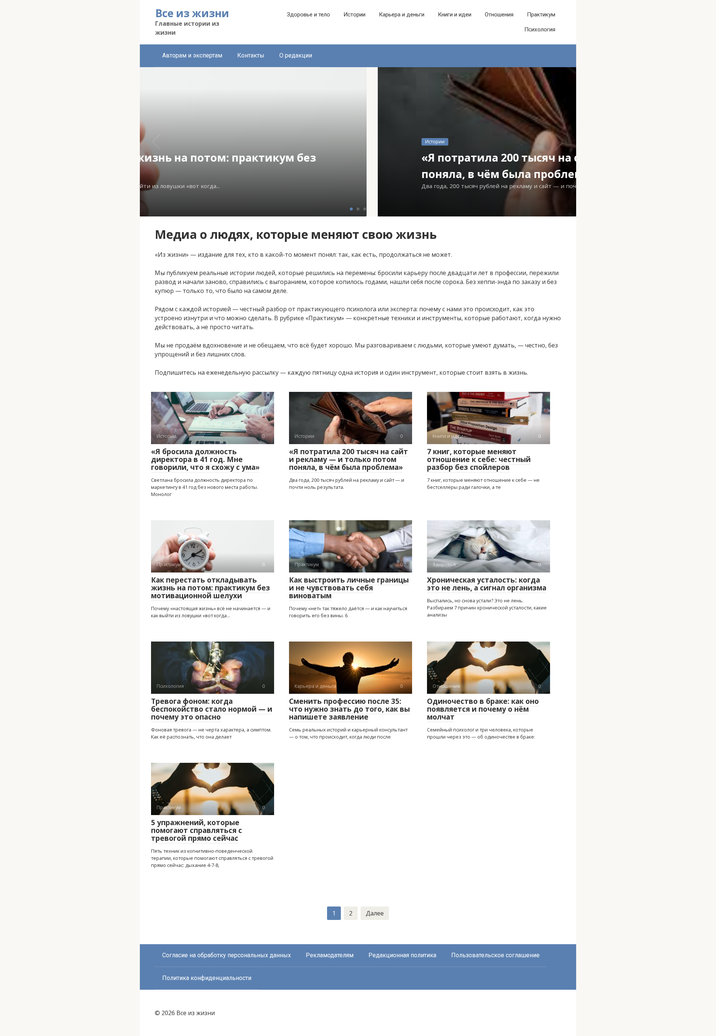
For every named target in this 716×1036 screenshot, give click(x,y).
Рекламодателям (330, 955)
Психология (539, 29)
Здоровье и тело (308, 14)
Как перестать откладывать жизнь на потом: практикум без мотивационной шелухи (210, 587)
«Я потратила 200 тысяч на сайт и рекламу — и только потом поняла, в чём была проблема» (348, 459)
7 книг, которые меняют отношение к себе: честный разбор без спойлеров (479, 459)
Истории (354, 14)
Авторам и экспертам (192, 55)
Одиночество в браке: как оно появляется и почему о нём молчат (483, 709)
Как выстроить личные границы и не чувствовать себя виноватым (349, 587)
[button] (351, 208)
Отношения (499, 14)
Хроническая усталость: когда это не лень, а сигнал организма (486, 584)
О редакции (295, 55)
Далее (375, 913)
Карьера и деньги (401, 14)
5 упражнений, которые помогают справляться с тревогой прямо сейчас (196, 830)
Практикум (541, 14)
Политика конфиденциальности (206, 978)
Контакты (250, 55)
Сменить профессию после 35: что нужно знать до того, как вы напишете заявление (349, 709)
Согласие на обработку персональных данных (226, 955)
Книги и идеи (454, 14)
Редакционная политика (402, 955)
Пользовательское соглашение (495, 955)
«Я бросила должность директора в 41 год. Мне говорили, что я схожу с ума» (205, 459)
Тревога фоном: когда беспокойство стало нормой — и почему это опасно (211, 709)
